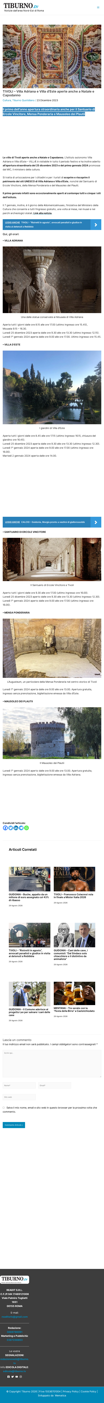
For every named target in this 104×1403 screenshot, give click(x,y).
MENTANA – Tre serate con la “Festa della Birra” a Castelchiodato (74, 1009)
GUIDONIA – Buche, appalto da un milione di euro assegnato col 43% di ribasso (29, 897)
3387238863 (15, 1340)
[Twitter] (10, 828)
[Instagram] (21, 1376)
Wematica (60, 1395)
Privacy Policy (71, 1391)
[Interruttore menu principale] (98, 7)
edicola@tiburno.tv (14, 1371)
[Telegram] (21, 828)
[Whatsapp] (26, 828)
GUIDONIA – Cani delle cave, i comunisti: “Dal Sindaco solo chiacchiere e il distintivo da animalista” (71, 954)
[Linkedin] (16, 828)
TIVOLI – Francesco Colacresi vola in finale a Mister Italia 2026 (73, 896)
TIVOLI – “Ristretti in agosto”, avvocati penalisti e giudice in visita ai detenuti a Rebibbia (29, 953)
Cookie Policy (88, 1391)
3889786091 (14, 1332)
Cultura (7, 100)
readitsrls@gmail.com (15, 1316)
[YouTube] (16, 1376)
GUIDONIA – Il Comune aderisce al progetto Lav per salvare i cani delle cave (29, 1012)
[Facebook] (5, 828)
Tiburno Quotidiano (23, 100)
